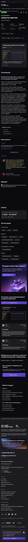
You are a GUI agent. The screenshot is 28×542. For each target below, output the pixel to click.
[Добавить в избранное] (23, 12)
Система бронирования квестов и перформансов (12, 506)
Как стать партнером (6, 508)
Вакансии (3, 486)
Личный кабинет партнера (7, 510)
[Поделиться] (26, 12)
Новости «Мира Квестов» (7, 495)
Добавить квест (4, 504)
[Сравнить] (21, 12)
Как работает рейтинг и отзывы (8, 492)
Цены (12, 38)
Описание (4, 38)
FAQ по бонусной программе (7, 493)
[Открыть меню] (25, 5)
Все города (3, 479)
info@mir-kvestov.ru (8, 455)
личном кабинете (18, 369)
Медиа (8, 38)
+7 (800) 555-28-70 (8, 453)
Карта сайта (4, 480)
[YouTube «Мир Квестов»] (9, 514)
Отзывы (22, 38)
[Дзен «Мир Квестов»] (12, 514)
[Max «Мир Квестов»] (15, 514)
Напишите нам (9, 175)
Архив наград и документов (7, 484)
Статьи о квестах (5, 499)
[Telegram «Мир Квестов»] (5, 514)
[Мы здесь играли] (19, 12)
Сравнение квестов (5, 482)
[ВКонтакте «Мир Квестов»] (2, 514)
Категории (17, 38)
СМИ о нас (3, 497)
